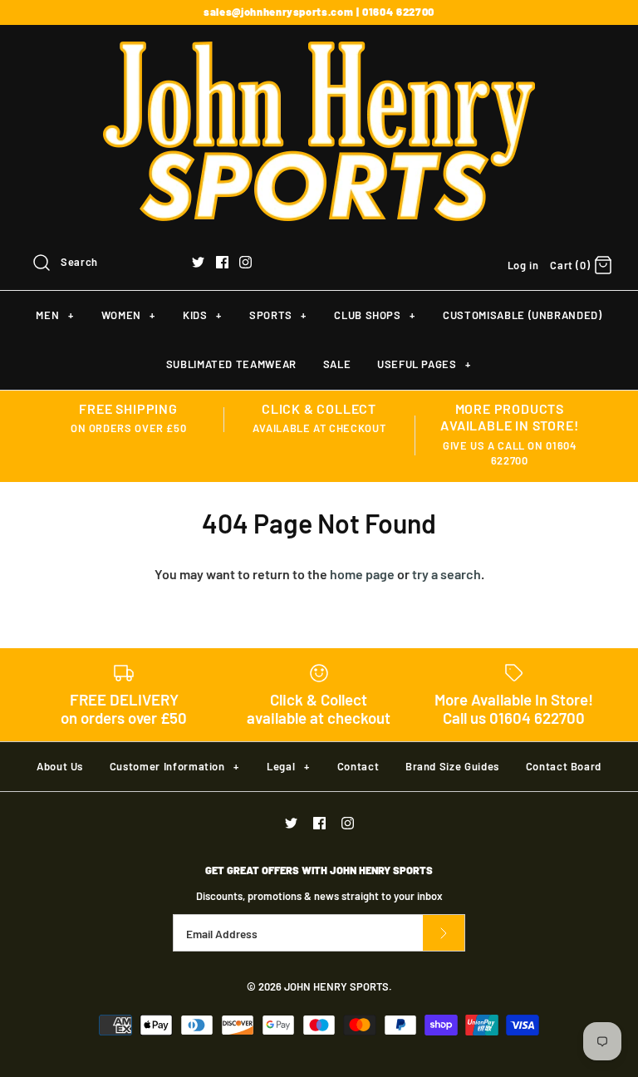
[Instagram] (245, 262)
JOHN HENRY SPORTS (336, 986)
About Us (60, 766)
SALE (337, 364)
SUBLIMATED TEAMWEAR (231, 364)
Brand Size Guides (452, 766)
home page (362, 574)
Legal (288, 766)
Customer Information (174, 766)
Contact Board (563, 766)
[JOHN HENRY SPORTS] (319, 52)
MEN (54, 315)
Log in (523, 265)
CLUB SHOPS (374, 315)
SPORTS (278, 315)
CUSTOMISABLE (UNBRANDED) (522, 315)
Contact (358, 766)
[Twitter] (198, 262)
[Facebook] (222, 262)
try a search (446, 574)
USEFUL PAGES (424, 364)
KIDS (202, 315)
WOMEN (128, 315)
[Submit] (443, 933)
